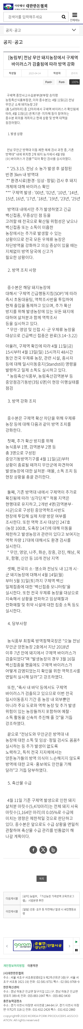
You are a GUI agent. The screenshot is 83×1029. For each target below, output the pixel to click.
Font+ (48, 82)
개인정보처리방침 (14, 965)
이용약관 (32, 965)
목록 (41, 879)
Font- (62, 82)
